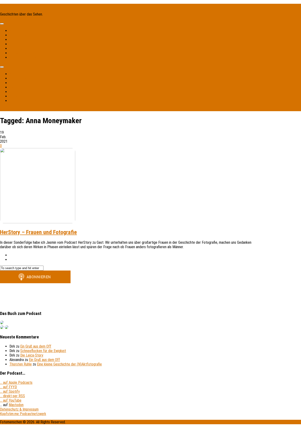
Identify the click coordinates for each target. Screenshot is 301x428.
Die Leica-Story (31, 355)
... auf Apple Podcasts (16, 382)
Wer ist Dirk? (18, 35)
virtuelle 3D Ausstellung (26, 53)
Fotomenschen (11, 6)
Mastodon (16, 44)
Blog (12, 39)
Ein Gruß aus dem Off (35, 346)
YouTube (15, 48)
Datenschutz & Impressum (19, 409)
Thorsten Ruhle (20, 364)
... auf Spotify (10, 391)
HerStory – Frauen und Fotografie (38, 232)
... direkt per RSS (12, 396)
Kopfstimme (18, 30)
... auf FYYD (8, 387)
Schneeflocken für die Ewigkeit (43, 351)
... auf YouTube (10, 400)
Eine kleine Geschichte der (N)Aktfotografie (69, 364)
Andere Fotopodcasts (25, 57)
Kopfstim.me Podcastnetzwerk (23, 414)
